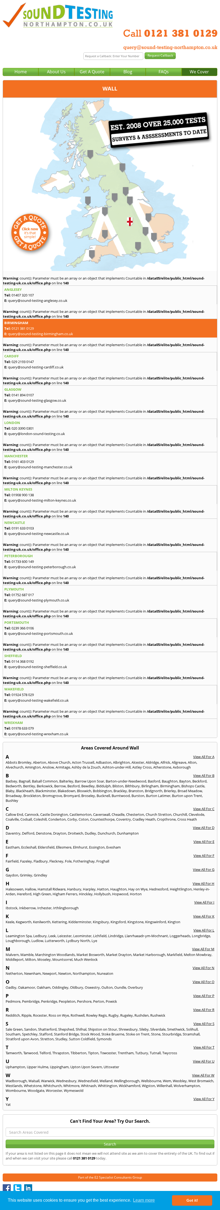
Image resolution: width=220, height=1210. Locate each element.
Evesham (113, 847)
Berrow (60, 786)
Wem (167, 1080)
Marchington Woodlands (55, 954)
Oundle (120, 987)
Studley (61, 1039)
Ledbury (40, 935)
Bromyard (72, 795)
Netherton (14, 973)
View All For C (203, 808)
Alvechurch (14, 767)
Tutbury (141, 1052)
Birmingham (170, 786)
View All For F (203, 855)
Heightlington (181, 889)
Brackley (120, 790)
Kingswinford (155, 921)
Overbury (135, 987)
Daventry (13, 833)
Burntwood (121, 795)
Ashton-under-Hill (116, 767)
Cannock (32, 814)
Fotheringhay (84, 861)
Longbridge (201, 935)
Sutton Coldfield (82, 1039)
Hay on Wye (138, 889)
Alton (192, 762)
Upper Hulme (37, 1066)
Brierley (170, 790)
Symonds (104, 1039)
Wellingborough (127, 1080)
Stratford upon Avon (22, 1039)
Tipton (93, 1052)
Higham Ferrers (65, 894)
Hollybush (102, 894)
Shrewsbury (128, 1029)
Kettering (59, 921)
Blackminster (45, 790)
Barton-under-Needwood (126, 781)
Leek (52, 935)
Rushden (141, 1015)
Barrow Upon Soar (89, 781)
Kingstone (135, 921)
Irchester (44, 907)
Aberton (39, 762)
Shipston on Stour (102, 1029)
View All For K (203, 916)
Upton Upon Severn (86, 1066)
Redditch (13, 1015)
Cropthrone (166, 819)
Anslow (48, 767)
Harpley (89, 889)
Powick (111, 1001)
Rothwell (78, 1015)
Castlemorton (80, 814)
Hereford (24, 894)
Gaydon (12, 875)
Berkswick (45, 786)
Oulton (107, 987)
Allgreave (179, 762)
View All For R (203, 1009)
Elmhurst (80, 847)
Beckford (199, 781)
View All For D (203, 827)
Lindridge (115, 935)
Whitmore (71, 1085)
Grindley (40, 875)
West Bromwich (200, 1080)
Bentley (29, 786)
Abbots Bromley (18, 762)
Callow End (14, 814)
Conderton (57, 819)
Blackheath (25, 790)
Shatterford (47, 1029)
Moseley (44, 959)
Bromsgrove (52, 795)
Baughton (170, 781)
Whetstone (33, 1085)
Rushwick (157, 1015)
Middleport (15, 959)
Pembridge (30, 1001)
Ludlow (37, 940)
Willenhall (164, 1085)
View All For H (203, 883)
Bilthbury (132, 786)
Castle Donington (54, 814)
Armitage (63, 767)
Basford (154, 781)
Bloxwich (84, 790)
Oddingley (60, 987)
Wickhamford (129, 1085)
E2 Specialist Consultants (113, 1177)
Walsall (33, 1080)
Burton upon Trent (187, 795)
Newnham (32, 973)
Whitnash (88, 1085)
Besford (73, 786)
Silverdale (158, 1029)
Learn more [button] (144, 1200)
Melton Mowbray (197, 954)
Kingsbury (101, 921)
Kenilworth (41, 921)
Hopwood (120, 894)
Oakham (43, 987)
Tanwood (30, 1052)
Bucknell (103, 795)
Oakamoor (26, 987)
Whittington (107, 1085)
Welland (106, 1080)
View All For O (203, 981)
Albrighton (121, 762)
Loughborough (18, 940)
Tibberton (78, 1052)
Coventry (123, 819)
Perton (98, 1001)
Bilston (117, 786)
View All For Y (203, 1098)
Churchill (180, 814)
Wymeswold (73, 1090)
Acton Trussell (83, 762)
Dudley (90, 833)
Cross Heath (187, 819)
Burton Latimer (158, 795)
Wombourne (16, 1090)
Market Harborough (149, 954)
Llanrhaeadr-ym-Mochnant (146, 935)
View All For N (203, 967)
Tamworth (14, 1052)
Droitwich (75, 833)
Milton (30, 959)
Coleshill (40, 819)
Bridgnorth (153, 790)
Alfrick (165, 762)
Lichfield (100, 935)
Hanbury (74, 889)
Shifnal (81, 1029)
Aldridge (152, 762)
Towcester (108, 1052)
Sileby (144, 1029)
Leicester (64, 935)
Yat (8, 1104)
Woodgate (36, 1090)
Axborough (182, 767)
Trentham (126, 1052)
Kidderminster (79, 921)
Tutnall (155, 1052)
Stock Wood (90, 1034)
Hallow (30, 889)
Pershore (84, 1001)
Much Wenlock (86, 959)
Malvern (12, 954)
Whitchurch (52, 1085)
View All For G (203, 869)
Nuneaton (105, 973)
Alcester (137, 762)
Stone (155, 1034)
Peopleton (67, 1001)
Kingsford (118, 921)
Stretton (47, 1039)
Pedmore (13, 1001)
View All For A (203, 756)
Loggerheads (180, 935)
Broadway (14, 795)
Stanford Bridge (66, 1034)
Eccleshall (28, 847)
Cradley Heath (144, 819)
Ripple (26, 1015)
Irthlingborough (66, 907)
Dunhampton (128, 833)
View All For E (203, 841)
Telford (45, 1052)
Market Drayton (118, 954)
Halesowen (14, 889)
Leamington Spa (19, 935)
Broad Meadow (190, 790)
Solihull (192, 1029)
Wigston (148, 1085)
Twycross (169, 1052)
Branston (136, 790)
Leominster (82, 935)
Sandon (30, 1029)
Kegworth (23, 921)
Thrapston (60, 1052)
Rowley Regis (96, 1015)
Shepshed (66, 1029)
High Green (42, 894)
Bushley (12, 800)
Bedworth (13, 786)
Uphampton (15, 1066)
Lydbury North (78, 940)
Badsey (11, 781)
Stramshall (191, 1034)
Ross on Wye (59, 1015)
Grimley (26, 875)
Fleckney (56, 861)
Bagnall (24, 781)
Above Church (59, 762)
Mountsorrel (62, 959)
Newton (64, 973)
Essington (97, 847)
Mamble (27, 954)
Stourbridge (171, 1034)
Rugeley (126, 1015)
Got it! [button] (192, 1200)
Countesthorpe (102, 819)
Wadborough (16, 1080)
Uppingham (59, 1066)
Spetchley (30, 1034)
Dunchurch (106, 833)
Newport (49, 973)
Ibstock (11, 907)
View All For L (203, 930)
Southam (13, 1034)
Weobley (180, 1080)
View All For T (203, 1047)
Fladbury (41, 861)
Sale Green (14, 1029)
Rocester (40, 1015)
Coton (84, 819)
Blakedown (66, 790)
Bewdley (88, 786)
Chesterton (135, 814)
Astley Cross (142, 767)
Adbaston (103, 762)
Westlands (14, 1085)
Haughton (118, 889)
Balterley (66, 781)
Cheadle (118, 814)
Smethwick (176, 1029)
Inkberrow (27, 907)
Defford (28, 833)
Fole (68, 861)
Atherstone (162, 767)
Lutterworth (54, 940)
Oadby (11, 987)
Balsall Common (45, 781)
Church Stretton (158, 814)
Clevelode (196, 814)
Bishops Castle (192, 786)
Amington (33, 767)
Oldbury (76, 987)
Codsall (26, 819)
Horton (136, 894)
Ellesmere (63, 847)
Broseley (88, 795)
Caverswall (101, 814)
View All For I (204, 902)
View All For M (203, 949)
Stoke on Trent (137, 1034)
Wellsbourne (151, 1080)
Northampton (84, 973)
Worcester (54, 1090)
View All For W (203, 1075)
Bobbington (102, 790)
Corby (72, 819)
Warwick (47, 1080)
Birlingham (150, 786)
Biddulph (103, 786)
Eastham (13, 847)
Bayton (185, 781)
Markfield (174, 954)
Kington (174, 921)
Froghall (102, 861)
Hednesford (158, 889)
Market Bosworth (90, 954)
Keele (10, 921)
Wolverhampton (187, 1085)
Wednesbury (66, 1080)
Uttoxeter (111, 1066)
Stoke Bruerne (112, 1034)
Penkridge (49, 1001)
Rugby (113, 1015)
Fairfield (12, 861)
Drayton (59, 833)
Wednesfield (88, 1080)
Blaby (10, 790)
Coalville (12, 819)
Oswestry (92, 987)
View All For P (203, 995)
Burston (137, 795)
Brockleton (32, 795)
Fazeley (26, 861)
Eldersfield (46, 847)
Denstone (44, 833)
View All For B (203, 775)
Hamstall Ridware (51, 889)
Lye (94, 940)
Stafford (45, 1034)
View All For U (203, 1061)
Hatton (103, 889)
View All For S (203, 1023)
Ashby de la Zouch (86, 767)
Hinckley (86, 894)
